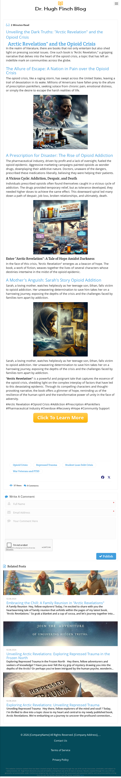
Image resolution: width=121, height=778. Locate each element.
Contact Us (60, 740)
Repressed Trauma (46, 465)
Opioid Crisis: (20, 465)
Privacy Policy (60, 760)
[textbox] (60, 9)
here (82, 775)
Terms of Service (60, 750)
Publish (107, 556)
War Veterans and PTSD (26, 471)
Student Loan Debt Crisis (79, 465)
